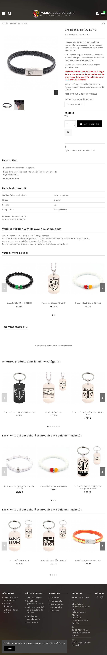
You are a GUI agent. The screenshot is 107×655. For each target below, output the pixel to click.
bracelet (86, 150)
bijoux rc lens (71, 150)
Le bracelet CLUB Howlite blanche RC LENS (19, 487)
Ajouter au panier (91, 124)
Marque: (68, 34)
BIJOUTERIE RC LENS (81, 34)
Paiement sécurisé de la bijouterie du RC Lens (35, 610)
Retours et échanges (8, 605)
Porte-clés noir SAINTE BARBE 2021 (19, 412)
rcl (79, 150)
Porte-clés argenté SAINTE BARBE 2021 (88, 413)
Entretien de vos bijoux (11, 611)
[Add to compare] (68, 132)
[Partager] (65, 147)
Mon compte (56, 601)
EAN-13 (5, 220)
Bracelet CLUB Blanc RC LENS (88, 303)
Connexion (55, 597)
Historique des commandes (56, 605)
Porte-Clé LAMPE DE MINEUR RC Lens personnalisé (88, 487)
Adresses (54, 611)
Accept (9, 648)
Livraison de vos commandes (11, 598)
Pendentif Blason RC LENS (53, 303)
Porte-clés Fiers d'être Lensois (53, 560)
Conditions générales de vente (35, 602)
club (93, 150)
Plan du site (32, 622)
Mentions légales (34, 597)
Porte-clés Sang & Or (19, 560)
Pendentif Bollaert (53, 412)
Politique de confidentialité (33, 617)
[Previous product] (103, 23)
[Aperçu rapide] (21, 299)
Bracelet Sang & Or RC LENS (88, 560)
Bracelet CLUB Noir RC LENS (19, 303)
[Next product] (104, 23)
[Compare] (17, 299)
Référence (7, 216)
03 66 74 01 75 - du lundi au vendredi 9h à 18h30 (81, 633)
